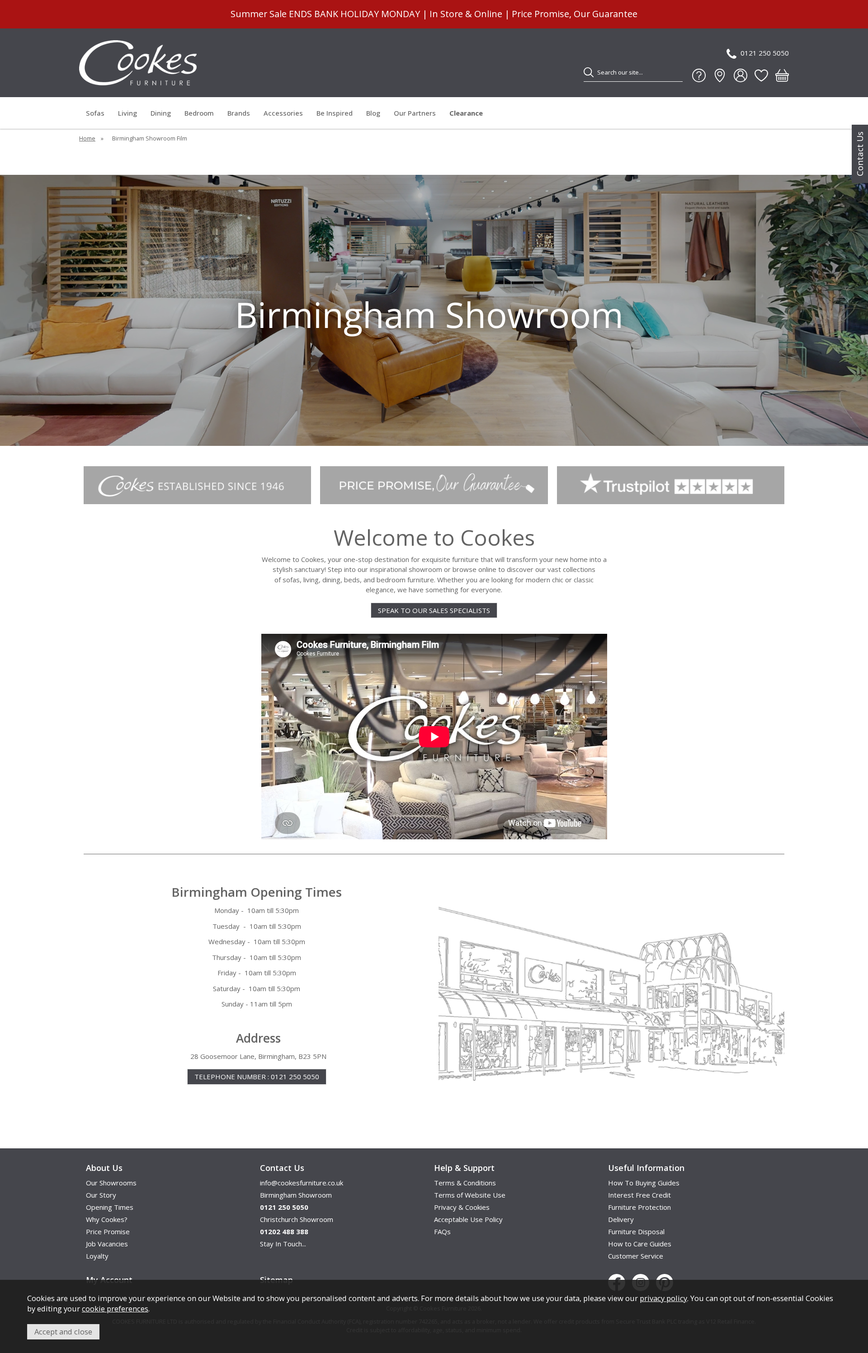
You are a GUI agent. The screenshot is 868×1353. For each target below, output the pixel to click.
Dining (161, 112)
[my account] (740, 75)
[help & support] (699, 75)
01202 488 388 (284, 1231)
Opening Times (109, 1207)
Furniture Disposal (636, 1231)
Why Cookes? (106, 1219)
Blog (373, 112)
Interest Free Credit (639, 1194)
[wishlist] (761, 75)
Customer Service (635, 1255)
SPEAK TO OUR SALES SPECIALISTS (434, 610)
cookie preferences (115, 1308)
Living (127, 112)
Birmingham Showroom (296, 1194)
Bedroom (199, 112)
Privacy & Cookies (462, 1207)
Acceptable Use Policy (468, 1219)
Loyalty (97, 1255)
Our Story (101, 1194)
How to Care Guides (639, 1243)
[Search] (589, 72)
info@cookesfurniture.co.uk (301, 1182)
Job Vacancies (107, 1243)
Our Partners (415, 112)
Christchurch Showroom (296, 1219)
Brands (238, 112)
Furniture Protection (639, 1207)
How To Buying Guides (643, 1182)
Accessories (283, 112)
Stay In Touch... (283, 1243)
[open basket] (782, 75)
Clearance (466, 112)
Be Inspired (334, 112)
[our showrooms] (719, 75)
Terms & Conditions (465, 1182)
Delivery (621, 1219)
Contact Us (860, 153)
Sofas (95, 112)
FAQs (442, 1231)
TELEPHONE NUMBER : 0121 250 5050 (256, 1076)
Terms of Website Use (469, 1194)
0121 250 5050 (765, 52)
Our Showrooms (111, 1182)
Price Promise (108, 1231)
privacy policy (663, 1298)
